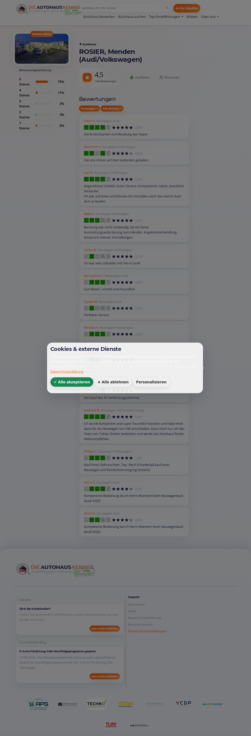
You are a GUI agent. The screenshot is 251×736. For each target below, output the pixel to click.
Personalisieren (151, 382)
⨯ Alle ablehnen (113, 382)
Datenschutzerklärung (66, 372)
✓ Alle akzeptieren (72, 382)
